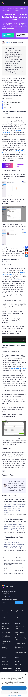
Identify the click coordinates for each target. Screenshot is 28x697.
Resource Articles (20, 652)
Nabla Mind (8, 3)
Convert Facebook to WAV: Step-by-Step (14, 570)
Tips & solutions (20, 643)
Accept (14, 688)
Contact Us (5, 665)
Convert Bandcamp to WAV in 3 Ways (13, 573)
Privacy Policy (19, 665)
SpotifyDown (8, 105)
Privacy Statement (17, 695)
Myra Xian (8, 42)
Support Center (7, 668)
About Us (5, 661)
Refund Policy (19, 661)
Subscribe (19, 602)
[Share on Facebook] (26, 247)
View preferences (14, 692)
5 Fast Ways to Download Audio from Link (14, 560)
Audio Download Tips (11, 8)
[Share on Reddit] (26, 253)
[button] (26, 674)
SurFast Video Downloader (12, 102)
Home (3, 8)
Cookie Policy (10, 695)
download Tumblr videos (18, 368)
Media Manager (6, 632)
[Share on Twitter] (26, 250)
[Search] (17, 617)
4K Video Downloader (11, 108)
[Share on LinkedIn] (26, 255)
